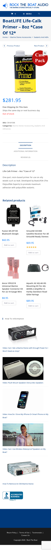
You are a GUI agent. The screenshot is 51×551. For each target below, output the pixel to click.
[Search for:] (39, 14)
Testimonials (37, 532)
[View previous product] (4, 46)
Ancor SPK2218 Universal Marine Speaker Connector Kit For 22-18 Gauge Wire (12, 287)
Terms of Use (24, 532)
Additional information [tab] (25, 151)
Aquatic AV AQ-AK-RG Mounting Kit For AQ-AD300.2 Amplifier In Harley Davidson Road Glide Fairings (36, 289)
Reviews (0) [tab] (25, 157)
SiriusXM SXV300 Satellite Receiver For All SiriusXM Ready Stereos (37, 234)
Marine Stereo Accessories (23, 126)
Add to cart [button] (9, 245)
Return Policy (12, 532)
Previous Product (13, 46)
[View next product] (46, 46)
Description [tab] (25, 145)
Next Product (39, 46)
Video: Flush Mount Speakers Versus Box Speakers (23, 382)
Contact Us (25, 535)
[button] (45, 53)
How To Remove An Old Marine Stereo (18, 484)
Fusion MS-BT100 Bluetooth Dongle (10, 232)
